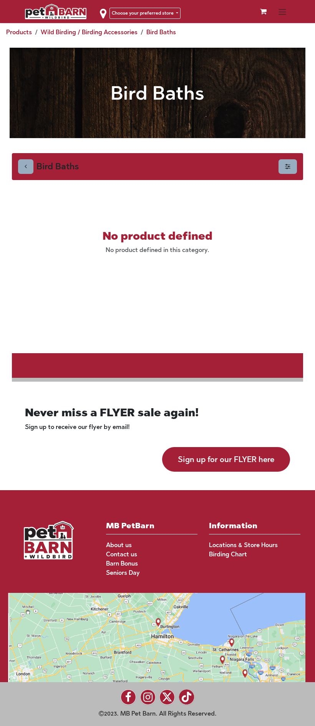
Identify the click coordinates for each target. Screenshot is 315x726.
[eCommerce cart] (263, 11)
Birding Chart (228, 554)
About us (119, 545)
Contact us (121, 554)
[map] (151, 636)
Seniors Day (123, 572)
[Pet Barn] (49, 539)
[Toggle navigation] (282, 11)
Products (19, 32)
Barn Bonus (122, 563)
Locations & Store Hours (243, 545)
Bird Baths (161, 32)
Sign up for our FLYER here (226, 459)
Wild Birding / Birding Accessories (89, 32)
